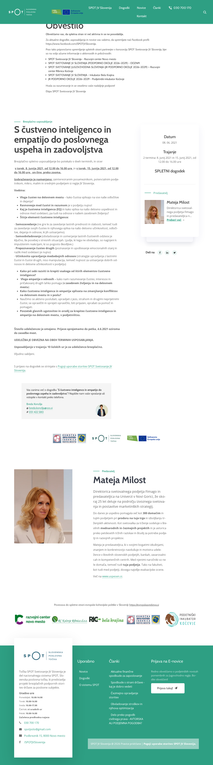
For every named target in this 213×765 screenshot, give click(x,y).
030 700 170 (182, 8)
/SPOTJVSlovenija (34, 742)
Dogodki (124, 8)
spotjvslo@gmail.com (37, 729)
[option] (69, 438)
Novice (141, 8)
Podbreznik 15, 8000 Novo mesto (44, 736)
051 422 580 (36, 412)
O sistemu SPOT (89, 685)
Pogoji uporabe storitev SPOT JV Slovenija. (170, 743)
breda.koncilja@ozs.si (41, 408)
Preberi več (174, 220)
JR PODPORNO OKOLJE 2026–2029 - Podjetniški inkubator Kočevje (86, 79)
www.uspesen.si (112, 576)
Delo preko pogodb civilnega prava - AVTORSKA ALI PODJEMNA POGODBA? (126, 719)
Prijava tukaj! (165, 688)
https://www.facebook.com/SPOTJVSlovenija (71, 43)
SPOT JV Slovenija (100, 8)
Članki (157, 8)
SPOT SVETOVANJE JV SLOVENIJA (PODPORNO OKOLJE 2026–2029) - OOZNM (94, 63)
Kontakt (141, 16)
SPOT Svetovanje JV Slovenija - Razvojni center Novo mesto (82, 59)
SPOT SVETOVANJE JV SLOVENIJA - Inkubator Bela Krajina (81, 75)
